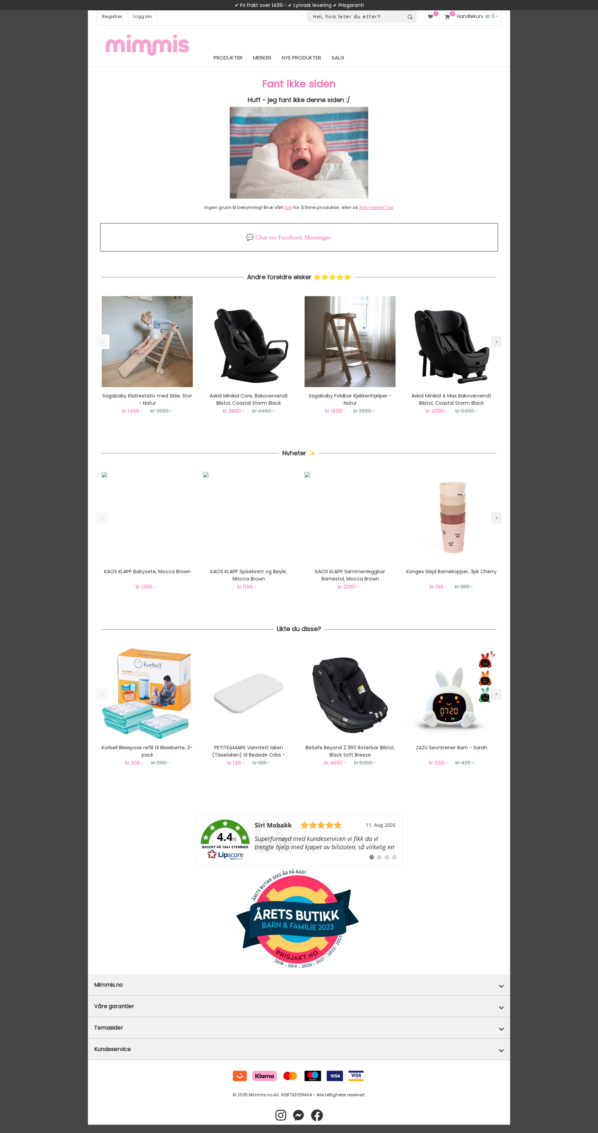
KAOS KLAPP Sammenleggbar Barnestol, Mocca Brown (350, 575)
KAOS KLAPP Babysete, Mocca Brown (147, 571)
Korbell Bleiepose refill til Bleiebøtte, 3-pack (147, 751)
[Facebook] (317, 1115)
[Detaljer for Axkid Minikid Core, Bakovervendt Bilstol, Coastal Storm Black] (248, 341)
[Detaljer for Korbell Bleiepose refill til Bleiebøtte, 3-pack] (147, 693)
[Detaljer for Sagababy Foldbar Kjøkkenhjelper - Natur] (350, 341)
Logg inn (142, 16)
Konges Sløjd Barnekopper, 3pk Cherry (451, 571)
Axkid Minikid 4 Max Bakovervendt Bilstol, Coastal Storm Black (451, 399)
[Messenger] (298, 1115)
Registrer (112, 16)
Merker (262, 57)
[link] (299, 840)
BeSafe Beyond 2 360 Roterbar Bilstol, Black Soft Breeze (350, 751)
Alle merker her (376, 207)
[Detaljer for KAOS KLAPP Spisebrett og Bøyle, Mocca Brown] (248, 517)
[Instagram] (280, 1115)
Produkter (228, 57)
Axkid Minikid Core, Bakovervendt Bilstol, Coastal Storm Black (249, 399)
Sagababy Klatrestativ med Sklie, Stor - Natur (147, 399)
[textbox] (356, 17)
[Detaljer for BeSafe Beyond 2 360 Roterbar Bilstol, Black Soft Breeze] (350, 693)
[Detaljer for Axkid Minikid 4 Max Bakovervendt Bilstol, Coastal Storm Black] (451, 341)
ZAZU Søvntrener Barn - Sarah (451, 747)
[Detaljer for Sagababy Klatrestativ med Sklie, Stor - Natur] (147, 341)
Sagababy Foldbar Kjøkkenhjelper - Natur (350, 399)
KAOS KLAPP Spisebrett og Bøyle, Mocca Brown (248, 575)
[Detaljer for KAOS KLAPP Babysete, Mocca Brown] (147, 517)
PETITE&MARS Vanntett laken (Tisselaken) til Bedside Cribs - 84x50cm (248, 751)
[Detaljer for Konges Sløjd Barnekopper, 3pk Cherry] (451, 517)
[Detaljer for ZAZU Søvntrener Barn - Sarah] (451, 693)
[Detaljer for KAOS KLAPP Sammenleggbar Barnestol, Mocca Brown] (350, 517)
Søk (288, 207)
